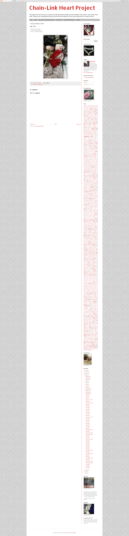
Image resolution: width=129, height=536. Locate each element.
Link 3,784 (87, 406)
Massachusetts (90, 229)
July (86, 385)
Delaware (85, 164)
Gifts (85, 180)
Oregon (37, 84)
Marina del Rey (90, 227)
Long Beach (90, 218)
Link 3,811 (87, 437)
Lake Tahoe (96, 211)
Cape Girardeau (94, 141)
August (87, 387)
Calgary (92, 135)
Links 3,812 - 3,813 (89, 439)
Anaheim (96, 107)
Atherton (96, 113)
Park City (92, 267)
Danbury (90, 163)
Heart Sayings (91, 190)
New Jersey (90, 250)
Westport (93, 344)
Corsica (95, 157)
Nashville (85, 245)
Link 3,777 (87, 398)
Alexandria (90, 106)
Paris (88, 267)
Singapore (95, 306)
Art (94, 112)
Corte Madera (86, 158)
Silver (91, 306)
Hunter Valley (86, 196)
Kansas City (96, 205)
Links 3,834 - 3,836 (89, 461)
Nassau (89, 245)
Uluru (84, 332)
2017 (86, 471)
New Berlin (85, 249)
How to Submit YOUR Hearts (69, 19)
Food (90, 175)
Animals (91, 108)
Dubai (86, 168)
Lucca (85, 224)
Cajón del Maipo (86, 135)
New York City (92, 253)
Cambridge (85, 140)
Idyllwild (86, 197)
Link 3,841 (87, 467)
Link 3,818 (87, 447)
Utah (96, 333)
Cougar (88, 159)
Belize (85, 119)
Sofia (86, 309)
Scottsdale (89, 301)
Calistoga (95, 136)
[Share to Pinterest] (48, 83)
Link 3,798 (87, 423)
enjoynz (66, 532)
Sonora (85, 310)
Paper (94, 266)
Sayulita (89, 300)
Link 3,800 (87, 426)
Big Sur (90, 121)
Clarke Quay (96, 150)
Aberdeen (85, 105)
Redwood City (90, 283)
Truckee (85, 329)
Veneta (85, 337)
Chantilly (94, 145)
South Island (96, 310)
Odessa (96, 259)
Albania (86, 106)
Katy (89, 206)
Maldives (91, 225)
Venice (88, 337)
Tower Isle (94, 325)
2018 (86, 473)
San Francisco (90, 293)
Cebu (86, 143)
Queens (95, 278)
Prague (95, 275)
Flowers (85, 175)
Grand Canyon (87, 182)
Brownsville (85, 130)
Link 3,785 (87, 407)
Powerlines (90, 275)
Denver (90, 165)
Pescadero (94, 269)
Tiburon (90, 324)
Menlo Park (95, 233)
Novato (85, 258)
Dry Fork (96, 167)
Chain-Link (85, 145)
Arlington (90, 112)
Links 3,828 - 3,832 (89, 458)
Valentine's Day (87, 334)
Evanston (90, 172)
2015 (86, 375)
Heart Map (78, 19)
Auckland (87, 114)
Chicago (92, 148)
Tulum (92, 329)
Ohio (85, 260)
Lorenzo (35, 19)
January (87, 376)
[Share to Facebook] (47, 83)
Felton (85, 174)
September (88, 389)
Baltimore (87, 117)
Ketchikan (90, 207)
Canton (85, 141)
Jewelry (85, 204)
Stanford (94, 314)
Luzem (89, 224)
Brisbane (85, 128)
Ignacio (90, 197)
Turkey (96, 329)
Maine (88, 225)
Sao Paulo (95, 299)
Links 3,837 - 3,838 (89, 462)
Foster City (87, 176)
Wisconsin (85, 346)
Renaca (96, 283)
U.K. (92, 331)
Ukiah (96, 331)
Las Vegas (85, 213)
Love (94, 221)
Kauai (92, 206)
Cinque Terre (91, 150)
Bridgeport (94, 126)
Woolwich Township (88, 347)
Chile (97, 148)
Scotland (85, 301)
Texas (90, 322)
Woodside (96, 346)
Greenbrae (96, 183)
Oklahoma (89, 260)
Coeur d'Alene (91, 151)
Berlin (86, 120)
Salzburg (93, 290)
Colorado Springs (93, 155)
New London (96, 250)
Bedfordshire (95, 118)
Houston (90, 194)
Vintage (92, 339)
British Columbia (95, 128)
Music (85, 244)
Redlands (85, 283)
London (85, 218)
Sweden (94, 317)
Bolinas (94, 122)
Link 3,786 (87, 409)
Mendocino (85, 233)
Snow (91, 308)
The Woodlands (91, 323)
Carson (92, 142)
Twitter (95, 330)
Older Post (78, 124)
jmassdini (93, 61)
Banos (96, 117)
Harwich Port (86, 189)
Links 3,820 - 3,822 (89, 450)
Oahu (90, 258)
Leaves (96, 213)
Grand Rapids (93, 182)
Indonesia (95, 199)
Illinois (85, 198)
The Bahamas (86, 323)
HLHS (97, 190)
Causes (96, 142)
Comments (87, 84)
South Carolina (89, 310)
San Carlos (87, 292)
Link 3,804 (87, 431)
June (87, 384)
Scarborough (94, 300)
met (96, 234)
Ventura (92, 337)
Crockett (96, 159)
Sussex (89, 317)
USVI (93, 333)
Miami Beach (89, 236)
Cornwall (91, 157)
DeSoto (85, 166)
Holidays (34, 84)
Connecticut (86, 156)
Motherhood (90, 242)
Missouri (96, 238)
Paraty (85, 267)
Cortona (90, 158)
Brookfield (87, 129)
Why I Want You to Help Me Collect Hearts (46, 19)
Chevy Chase (87, 148)
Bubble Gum (90, 130)
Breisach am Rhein (87, 126)
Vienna (93, 338)
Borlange (89, 123)
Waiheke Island (89, 340)
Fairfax (85, 173)
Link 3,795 (87, 418)
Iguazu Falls (95, 197)
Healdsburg (85, 190)
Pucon (97, 276)
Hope (95, 192)
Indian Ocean (86, 199)
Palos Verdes (94, 265)
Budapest (95, 130)
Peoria (85, 269)
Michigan (94, 236)
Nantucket (89, 244)
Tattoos (94, 321)
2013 (86, 371)
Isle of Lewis (87, 202)
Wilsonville (41, 84)
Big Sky (86, 121)
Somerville (90, 309)
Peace (96, 267)
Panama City (89, 266)
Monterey (89, 241)
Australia (85, 115)
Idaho (97, 196)
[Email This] (43, 83)
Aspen (92, 113)
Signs (86, 306)
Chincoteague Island (93, 149)
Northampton (90, 257)
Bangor (92, 117)
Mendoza (90, 233)
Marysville (95, 228)
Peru (89, 269)
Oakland (94, 258)
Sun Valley (95, 316)
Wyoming (85, 348)
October (87, 390)
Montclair (85, 241)
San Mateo (89, 294)
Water (85, 343)
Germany (94, 179)
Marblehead (96, 226)
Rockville (95, 285)
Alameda (92, 105)
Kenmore (96, 206)
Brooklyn (93, 129)
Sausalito (85, 300)
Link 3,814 (87, 440)
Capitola (85, 142)
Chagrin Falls (95, 144)
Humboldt (90, 195)
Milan (84, 237)
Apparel (96, 110)
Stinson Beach (90, 315)
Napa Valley (95, 244)
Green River (91, 183)
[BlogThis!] (45, 83)
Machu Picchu (94, 224)
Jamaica (95, 203)
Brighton (85, 127)
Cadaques (95, 134)
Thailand (95, 322)
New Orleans (92, 251)
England (85, 172)
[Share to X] (46, 83)
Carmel (89, 142)
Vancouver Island (93, 336)
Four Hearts (93, 176)
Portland (85, 274)
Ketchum (95, 207)
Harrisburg (91, 188)
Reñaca (86, 284)
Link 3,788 (87, 412)
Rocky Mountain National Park (88, 286)
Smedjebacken (86, 308)
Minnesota (91, 238)
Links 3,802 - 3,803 (89, 429)
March (87, 379)
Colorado (85, 155)
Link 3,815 (87, 442)
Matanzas (96, 229)
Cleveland (86, 151)
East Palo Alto (95, 168)
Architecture (89, 111)
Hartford (95, 188)
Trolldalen (95, 328)
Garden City (86, 179)
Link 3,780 (87, 401)
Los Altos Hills (92, 219)
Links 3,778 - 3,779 (89, 399)
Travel (90, 326)
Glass (88, 181)
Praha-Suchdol (86, 276)
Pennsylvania (93, 268)
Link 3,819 (87, 448)
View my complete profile (88, 72)
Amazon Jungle (86, 107)
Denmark (86, 165)
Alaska (97, 105)
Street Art (88, 316)
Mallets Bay (96, 225)
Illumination (90, 198)
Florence (89, 174)
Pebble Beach (86, 268)
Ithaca (85, 203)
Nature (93, 245)
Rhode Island (94, 284)
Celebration (91, 143)
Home (31, 19)
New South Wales (91, 252)
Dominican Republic (87, 167)
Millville (92, 237)
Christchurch (85, 150)
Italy (95, 202)
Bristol (89, 128)
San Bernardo (95, 291)
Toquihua (85, 325)
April (87, 381)
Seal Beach (86, 302)
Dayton (95, 163)
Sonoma (95, 309)
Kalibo (88, 205)
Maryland (90, 228)
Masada (85, 229)
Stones (96, 315)
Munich (95, 243)
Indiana (91, 199)
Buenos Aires (86, 131)
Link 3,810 (87, 436)
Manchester (91, 226)
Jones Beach (91, 204)
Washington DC (93, 341)
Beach (89, 118)
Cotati (84, 159)
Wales (95, 340)
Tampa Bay (88, 321)
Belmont (92, 119)
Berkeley (96, 119)
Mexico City (95, 235)
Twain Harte (91, 330)
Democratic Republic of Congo (93, 164)
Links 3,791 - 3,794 (89, 417)
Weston (89, 344)
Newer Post (32, 124)
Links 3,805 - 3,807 (89, 432)
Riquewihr (91, 285)
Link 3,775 (87, 395)
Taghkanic (94, 318)
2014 (86, 373)
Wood (90, 346)
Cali (95, 135)
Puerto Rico (87, 277)
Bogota (90, 122)
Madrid (85, 225)
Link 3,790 (87, 415)
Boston (94, 123)
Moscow (93, 241)
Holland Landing (94, 191)
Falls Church (90, 173)
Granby (96, 181)
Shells (91, 303)
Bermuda (89, 120)
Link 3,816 (87, 443)
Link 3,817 (87, 445)
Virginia (96, 339)
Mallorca (86, 226)
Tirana (95, 324)
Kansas (91, 205)
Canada (90, 140)
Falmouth (95, 173)
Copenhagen (94, 156)
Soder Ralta (96, 308)
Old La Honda (91, 261)
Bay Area (85, 118)
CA (84, 134)
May (87, 382)
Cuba (85, 160)
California (86, 136)
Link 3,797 (87, 421)
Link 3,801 (87, 428)
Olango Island (86, 261)
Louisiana (85, 221)
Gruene (91, 184)
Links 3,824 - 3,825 (89, 453)
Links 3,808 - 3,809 (89, 434)
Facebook (94, 172)
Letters (94, 214)
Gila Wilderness (91, 180)
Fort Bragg (96, 175)
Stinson (85, 315)
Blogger (74, 532)
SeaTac (90, 302)
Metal (85, 235)
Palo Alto (88, 265)
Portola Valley (92, 274)
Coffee (96, 151)
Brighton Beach (90, 127)
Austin (95, 114)
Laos (91, 212)
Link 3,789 (87, 414)
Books (85, 123)
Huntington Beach (92, 196)
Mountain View (90, 243)
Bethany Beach (95, 120)
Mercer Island (87, 234)
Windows (93, 345)
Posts (86, 82)
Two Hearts (86, 331)
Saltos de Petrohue (87, 290)
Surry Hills (85, 317)
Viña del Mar (87, 339)
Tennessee (85, 322)
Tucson (88, 329)
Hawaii (94, 189)
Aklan (89, 105)
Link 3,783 (87, 404)
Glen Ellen (92, 181)
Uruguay (89, 333)
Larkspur (95, 212)
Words (95, 347)
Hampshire (85, 187)
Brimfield (95, 127)
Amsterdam (92, 107)
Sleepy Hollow (93, 307)
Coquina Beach (86, 157)
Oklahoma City (94, 260)
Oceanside (92, 259)
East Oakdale (90, 168)
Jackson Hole (89, 203)
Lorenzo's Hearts (59, 19)
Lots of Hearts (92, 220)
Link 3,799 (87, 425)
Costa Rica (95, 158)
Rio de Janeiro (86, 285)
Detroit (88, 166)
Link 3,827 (87, 456)
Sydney (90, 318)
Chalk (90, 145)
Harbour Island (86, 188)
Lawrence (91, 213)
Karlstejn (86, 206)
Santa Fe (86, 298)
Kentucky (86, 207)
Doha (96, 166)
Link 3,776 (87, 396)
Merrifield (92, 234)
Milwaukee (96, 237)
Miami (85, 236)
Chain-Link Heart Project (62, 7)
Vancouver (86, 336)
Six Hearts (86, 307)
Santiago (89, 299)
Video (89, 338)
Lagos (94, 210)
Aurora (91, 114)
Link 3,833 (87, 459)
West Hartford (91, 343)
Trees (90, 328)
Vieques (96, 338)
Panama (85, 266)
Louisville (89, 221)
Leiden (87, 214)
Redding (94, 282)
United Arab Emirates (90, 332)
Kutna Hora (85, 210)
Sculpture (94, 301)
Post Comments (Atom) (39, 126)
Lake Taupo (87, 212)
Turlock (85, 330)
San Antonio (90, 291)
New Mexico (87, 251)
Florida (93, 174)
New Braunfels (91, 249)
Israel (92, 202)
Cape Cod (88, 141)
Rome (96, 286)
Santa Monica (92, 298)
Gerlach (90, 179)
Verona (86, 338)
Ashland (88, 113)
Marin (86, 227)
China (87, 149)
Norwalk (95, 257)
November (88, 392)
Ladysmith (90, 210)
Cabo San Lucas (89, 134)
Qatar (88, 278)
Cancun (95, 140)
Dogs (92, 166)
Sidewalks (86, 305)
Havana (90, 189)
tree (87, 328)
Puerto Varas (92, 277)
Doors (92, 167)
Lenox (91, 214)
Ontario (88, 262)
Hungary (95, 195)
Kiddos (85, 209)
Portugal (85, 275)
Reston (90, 284)
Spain (93, 311)
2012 (86, 370)
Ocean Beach (86, 259)
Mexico (89, 235)
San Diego (93, 292)
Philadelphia (95, 270)
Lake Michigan (90, 211)
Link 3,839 (87, 464)
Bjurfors (93, 121)
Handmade (92, 187)
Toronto (89, 325)
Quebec (91, 278)
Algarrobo (95, 106)
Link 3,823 (87, 451)
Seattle (94, 302)
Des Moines (95, 165)
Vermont (96, 337)
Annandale (91, 110)
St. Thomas (89, 314)
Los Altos (87, 219)
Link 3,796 (87, 420)
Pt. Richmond (92, 276)
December (88, 393)
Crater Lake (92, 159)
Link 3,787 (87, 410)
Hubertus (86, 195)
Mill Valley (88, 237)
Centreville (89, 144)
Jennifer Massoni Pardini (89, 77)
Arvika (85, 113)
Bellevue (88, 119)
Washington (86, 341)
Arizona (85, 112)
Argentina (94, 111)
